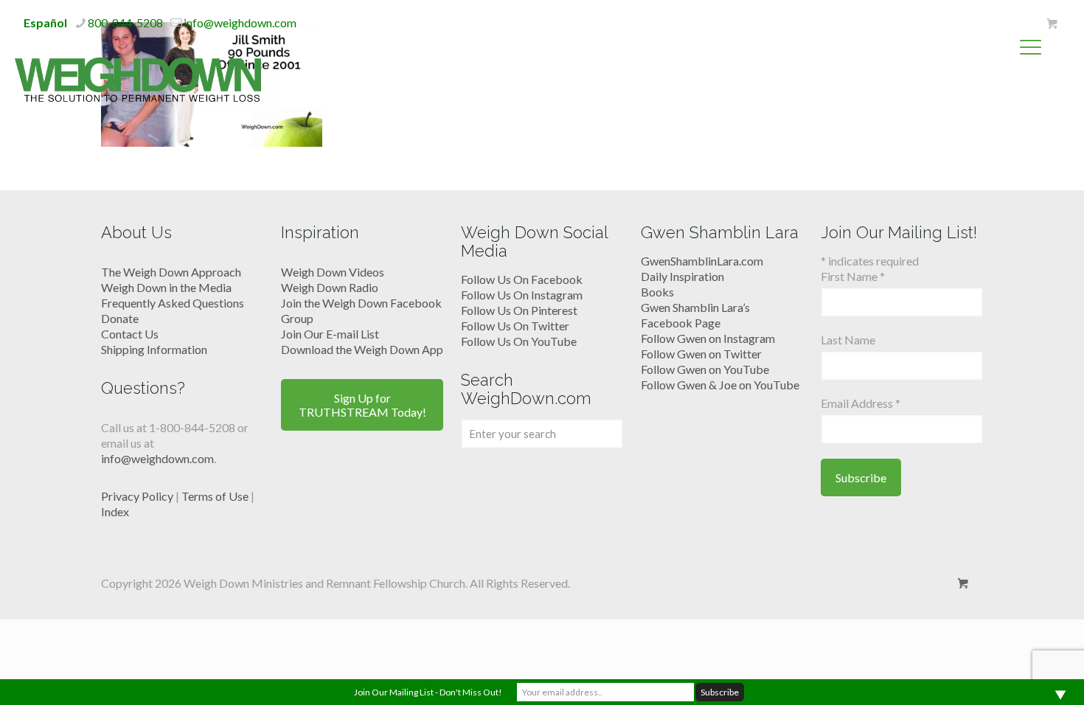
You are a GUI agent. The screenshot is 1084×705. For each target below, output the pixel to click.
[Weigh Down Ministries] (138, 78)
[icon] (1051, 23)
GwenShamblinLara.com (702, 261)
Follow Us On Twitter (515, 326)
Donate (120, 318)
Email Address (860, 403)
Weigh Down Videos (332, 272)
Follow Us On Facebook (522, 279)
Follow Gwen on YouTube (705, 369)
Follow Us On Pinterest (519, 310)
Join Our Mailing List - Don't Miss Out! (428, 692)
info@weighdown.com (240, 22)
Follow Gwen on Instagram (708, 338)
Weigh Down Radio (329, 287)
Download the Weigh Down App (362, 349)
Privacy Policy (137, 496)
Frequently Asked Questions (172, 303)
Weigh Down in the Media (166, 287)
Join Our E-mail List (330, 334)
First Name (853, 276)
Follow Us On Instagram (522, 295)
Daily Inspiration (682, 276)
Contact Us (130, 334)
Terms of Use (215, 496)
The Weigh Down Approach (171, 272)
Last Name (848, 340)
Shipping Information (154, 349)
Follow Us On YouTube (519, 341)
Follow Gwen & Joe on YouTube (720, 385)
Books (657, 292)
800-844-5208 (125, 22)
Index (115, 511)
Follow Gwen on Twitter (701, 354)
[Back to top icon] (1013, 674)
